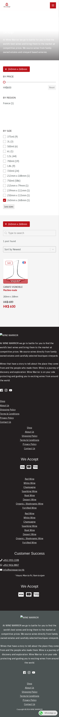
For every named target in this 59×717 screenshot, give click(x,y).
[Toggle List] (53, 249)
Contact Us (5, 422)
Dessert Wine (29, 499)
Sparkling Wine (29, 491)
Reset (52, 87)
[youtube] (11, 390)
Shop (2, 401)
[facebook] (2, 390)
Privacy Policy (7, 418)
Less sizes (8, 206)
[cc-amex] (36, 467)
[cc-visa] (23, 467)
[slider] (4, 82)
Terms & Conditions (9, 413)
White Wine (29, 483)
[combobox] (27, 249)
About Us (4, 405)
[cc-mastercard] (30, 467)
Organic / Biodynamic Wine (29, 503)
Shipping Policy (8, 409)
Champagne (29, 487)
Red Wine (29, 479)
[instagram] (6, 390)
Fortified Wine (29, 508)
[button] (16, 69)
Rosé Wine (29, 495)
